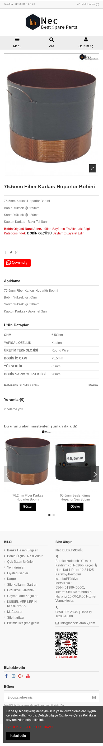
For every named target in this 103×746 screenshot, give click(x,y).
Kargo (11, 579)
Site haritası (15, 617)
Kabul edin (18, 736)
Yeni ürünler (16, 567)
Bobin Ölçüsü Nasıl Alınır (25, 556)
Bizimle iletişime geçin (23, 623)
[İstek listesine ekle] (24, 490)
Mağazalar (14, 612)
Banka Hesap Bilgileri (22, 550)
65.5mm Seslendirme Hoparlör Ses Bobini (75, 497)
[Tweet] (11, 252)
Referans (11, 385)
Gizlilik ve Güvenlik (20, 590)
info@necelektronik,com (77, 623)
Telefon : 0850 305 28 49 (19, 4)
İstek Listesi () (89, 4)
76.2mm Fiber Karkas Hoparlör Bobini (27, 497)
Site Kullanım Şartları (22, 584)
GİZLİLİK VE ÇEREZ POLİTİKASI (29, 727)
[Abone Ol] (94, 697)
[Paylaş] (6, 252)
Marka (93, 385)
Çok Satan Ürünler (20, 562)
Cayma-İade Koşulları (22, 596)
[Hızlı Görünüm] (31, 490)
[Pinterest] (16, 252)
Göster (27, 506)
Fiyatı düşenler (17, 573)
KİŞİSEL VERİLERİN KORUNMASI (22, 604)
